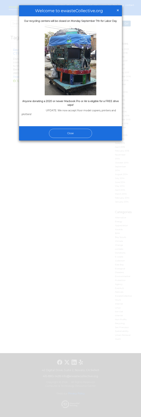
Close (70, 133)
